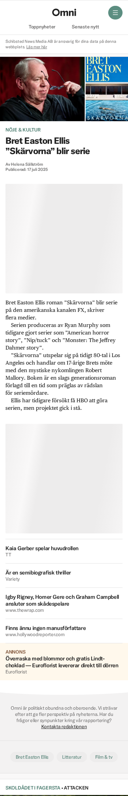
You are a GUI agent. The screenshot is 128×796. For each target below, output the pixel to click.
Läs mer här (36, 46)
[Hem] (64, 12)
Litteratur (71, 757)
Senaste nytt (85, 27)
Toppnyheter (42, 27)
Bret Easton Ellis (32, 757)
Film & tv (104, 757)
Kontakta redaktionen (64, 726)
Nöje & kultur (23, 130)
